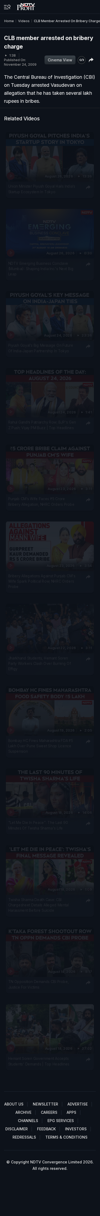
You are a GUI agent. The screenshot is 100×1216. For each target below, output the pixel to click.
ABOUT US (13, 1104)
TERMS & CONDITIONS (66, 1137)
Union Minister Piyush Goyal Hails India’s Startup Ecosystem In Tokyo (41, 189)
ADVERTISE (77, 1104)
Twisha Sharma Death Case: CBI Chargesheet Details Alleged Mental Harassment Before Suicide (38, 904)
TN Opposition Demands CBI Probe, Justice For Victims (38, 984)
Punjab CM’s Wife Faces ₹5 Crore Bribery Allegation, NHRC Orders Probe (41, 501)
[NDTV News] (26, 5)
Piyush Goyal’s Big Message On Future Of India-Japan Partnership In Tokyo (40, 348)
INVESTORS (76, 1129)
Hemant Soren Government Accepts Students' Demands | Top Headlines (38, 1061)
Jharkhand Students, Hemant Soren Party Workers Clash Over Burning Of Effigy (39, 663)
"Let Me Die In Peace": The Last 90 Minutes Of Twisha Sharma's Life (38, 825)
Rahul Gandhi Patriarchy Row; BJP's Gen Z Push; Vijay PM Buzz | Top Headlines (42, 424)
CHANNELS (28, 1120)
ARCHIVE (23, 1112)
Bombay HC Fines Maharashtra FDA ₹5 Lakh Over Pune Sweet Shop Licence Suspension (40, 745)
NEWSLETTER (45, 1104)
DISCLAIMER (16, 1129)
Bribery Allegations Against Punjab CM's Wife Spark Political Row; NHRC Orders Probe (41, 581)
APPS (71, 1112)
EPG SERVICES (60, 1120)
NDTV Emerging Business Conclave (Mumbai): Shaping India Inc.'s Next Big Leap (41, 268)
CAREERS (49, 1112)
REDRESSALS (24, 1137)
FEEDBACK (46, 1129)
